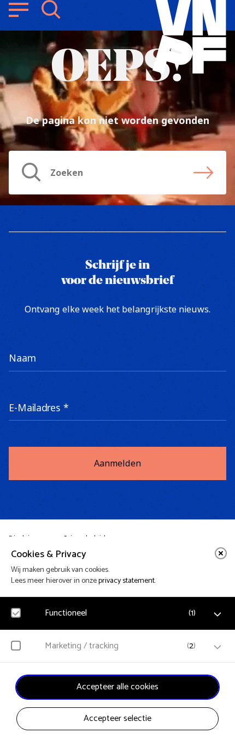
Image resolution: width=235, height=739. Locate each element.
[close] (221, 553)
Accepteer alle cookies (117, 686)
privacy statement (126, 581)
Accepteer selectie (117, 718)
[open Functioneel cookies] (217, 614)
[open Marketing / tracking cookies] (217, 647)
